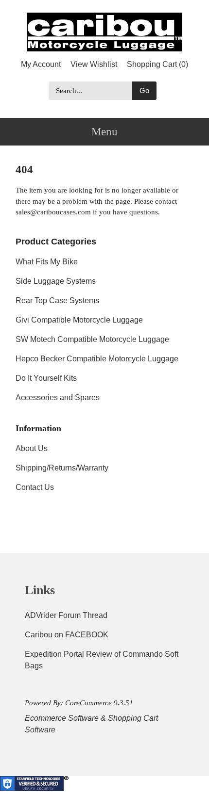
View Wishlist (93, 64)
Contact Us (35, 487)
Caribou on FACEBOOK (66, 635)
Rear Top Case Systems (57, 300)
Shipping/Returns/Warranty (62, 468)
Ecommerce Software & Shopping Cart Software (91, 724)
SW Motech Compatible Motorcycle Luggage (92, 339)
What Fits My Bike (47, 262)
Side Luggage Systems (56, 281)
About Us (32, 448)
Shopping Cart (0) (157, 64)
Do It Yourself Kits (46, 378)
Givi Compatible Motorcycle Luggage (79, 320)
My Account (41, 64)
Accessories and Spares (58, 397)
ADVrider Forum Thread (66, 615)
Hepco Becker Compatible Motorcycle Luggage (97, 359)
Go (144, 90)
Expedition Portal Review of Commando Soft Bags (101, 660)
